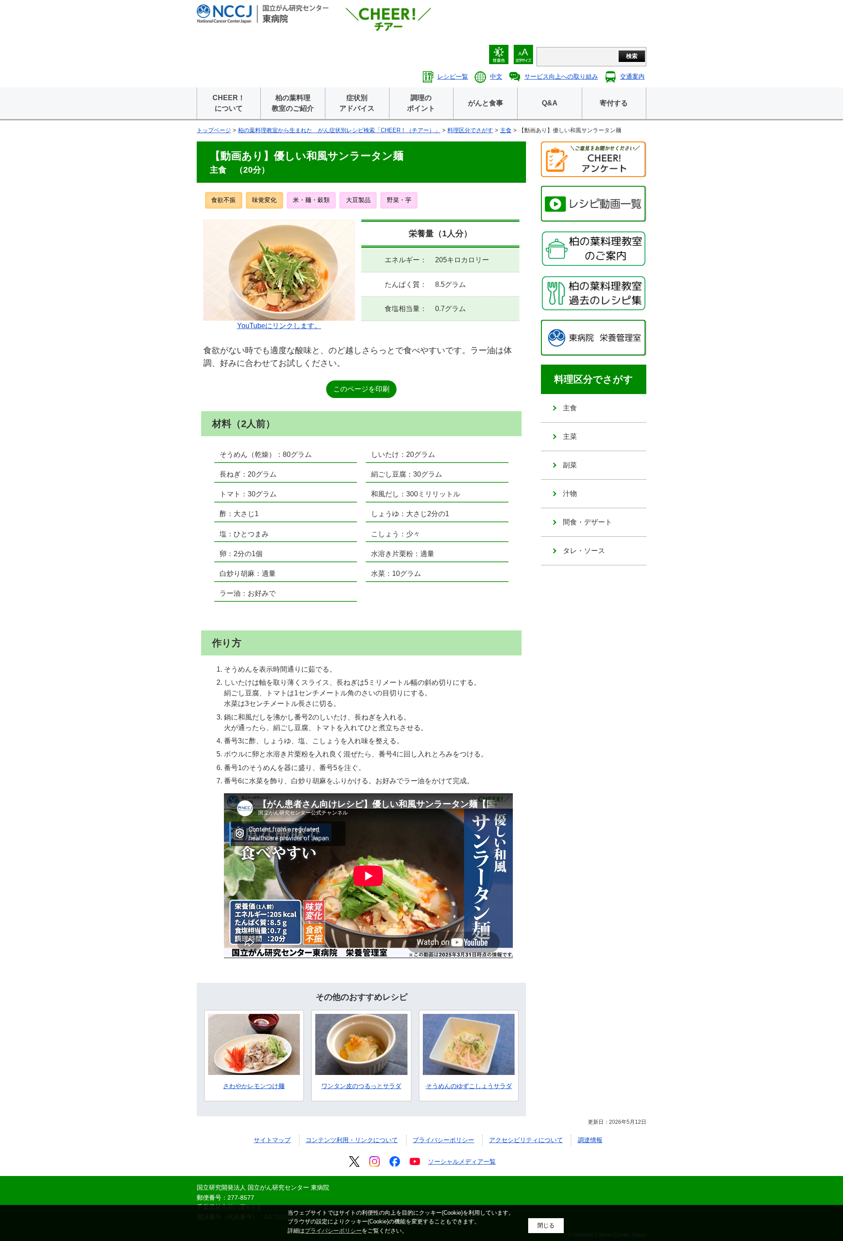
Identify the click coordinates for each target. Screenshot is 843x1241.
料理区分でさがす (470, 130)
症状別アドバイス (357, 103)
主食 (506, 130)
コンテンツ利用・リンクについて (352, 1139)
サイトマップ (272, 1139)
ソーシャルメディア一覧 (462, 1161)
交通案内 (632, 76)
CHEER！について (229, 103)
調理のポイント (421, 103)
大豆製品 (358, 199)
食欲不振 (223, 199)
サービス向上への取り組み (561, 76)
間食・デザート (587, 522)
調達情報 (590, 1139)
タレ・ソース (584, 550)
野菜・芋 (399, 199)
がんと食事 (485, 103)
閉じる (546, 1225)
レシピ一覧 (452, 76)
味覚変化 (264, 199)
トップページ (214, 130)
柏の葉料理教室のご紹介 (293, 103)
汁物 (570, 493)
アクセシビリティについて (526, 1139)
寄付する (614, 103)
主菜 (570, 436)
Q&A (550, 103)
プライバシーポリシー (443, 1139)
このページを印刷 (361, 389)
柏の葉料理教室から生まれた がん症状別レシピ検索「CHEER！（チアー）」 (339, 130)
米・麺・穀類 (311, 199)
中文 (496, 76)
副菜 (570, 465)
